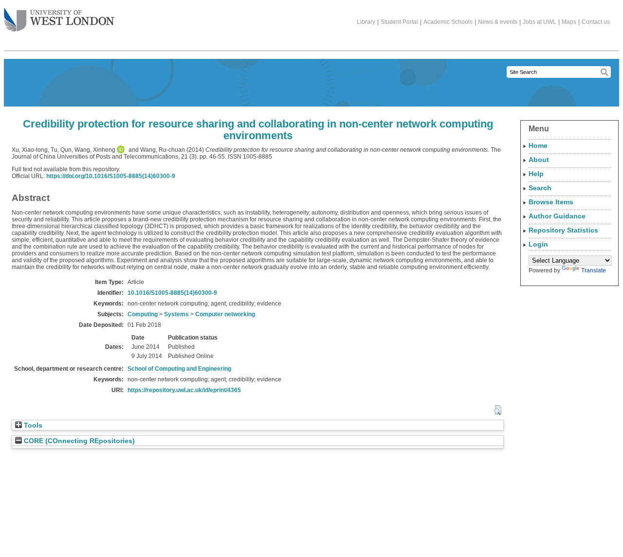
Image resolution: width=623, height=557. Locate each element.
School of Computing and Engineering (179, 368)
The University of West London (59, 20)
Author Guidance (557, 216)
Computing (143, 314)
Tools (32, 425)
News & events (497, 21)
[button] (497, 410)
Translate (593, 270)
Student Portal (399, 21)
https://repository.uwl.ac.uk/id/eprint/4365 (184, 390)
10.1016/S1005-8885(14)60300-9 (172, 292)
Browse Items (551, 202)
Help (536, 174)
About (539, 159)
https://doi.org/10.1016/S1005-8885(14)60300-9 (110, 176)
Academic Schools (448, 21)
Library (366, 21)
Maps (569, 21)
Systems (176, 314)
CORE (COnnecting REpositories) (78, 441)
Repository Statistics (563, 230)
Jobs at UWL (539, 21)
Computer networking (225, 314)
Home (538, 145)
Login (538, 244)
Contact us (596, 21)
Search (540, 188)
